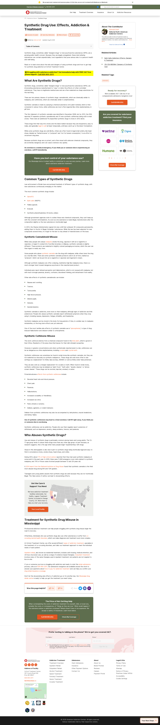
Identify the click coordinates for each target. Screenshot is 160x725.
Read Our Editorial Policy (116, 44)
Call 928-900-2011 (59, 170)
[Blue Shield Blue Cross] (126, 141)
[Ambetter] (108, 141)
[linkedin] (32, 664)
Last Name (72, 637)
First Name (49, 637)
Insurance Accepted (32, 35)
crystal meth (72, 350)
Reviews (97, 668)
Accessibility (120, 676)
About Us (110, 12)
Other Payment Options (80, 668)
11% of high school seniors (47, 457)
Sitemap (119, 668)
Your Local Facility (38, 509)
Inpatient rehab (29, 553)
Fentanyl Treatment (56, 676)
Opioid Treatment (55, 674)
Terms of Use (121, 666)
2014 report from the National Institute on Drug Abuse (45, 466)
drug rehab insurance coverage (34, 571)
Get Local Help (75, 35)
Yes (52, 588)
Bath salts (30, 201)
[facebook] (25, 664)
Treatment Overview (86, 12)
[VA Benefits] (126, 151)
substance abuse (32, 18)
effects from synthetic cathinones (49, 374)
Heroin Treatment (55, 679)
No (61, 588)
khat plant (75, 341)
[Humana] (108, 151)
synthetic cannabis (48, 253)
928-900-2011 (50, 7)
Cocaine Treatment (56, 682)
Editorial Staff (37, 40)
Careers (96, 671)
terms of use (73, 645)
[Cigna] (126, 131)
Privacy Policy (121, 663)
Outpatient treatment (82, 555)
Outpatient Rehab (55, 668)
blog (36, 664)
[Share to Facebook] (85, 588)
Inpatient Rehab (55, 666)
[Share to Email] (89, 588)
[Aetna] (108, 131)
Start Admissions (77, 663)
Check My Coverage (69, 617)
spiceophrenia (75, 328)
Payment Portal (99, 674)
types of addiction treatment (74, 543)
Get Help (73, 12)
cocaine (62, 350)
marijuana (49, 242)
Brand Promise (99, 666)
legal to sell (42, 126)
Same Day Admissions (48, 35)
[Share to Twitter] (80, 588)
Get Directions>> (30, 681)
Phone (94, 637)
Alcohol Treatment (55, 671)
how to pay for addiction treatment (57, 569)
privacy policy (83, 645)
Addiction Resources (124, 12)
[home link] (25, 18)
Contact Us (76, 671)
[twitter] (29, 664)
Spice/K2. (30, 196)
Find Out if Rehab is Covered (35, 7)
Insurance (100, 12)
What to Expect (63, 35)
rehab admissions (85, 564)
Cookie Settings (121, 678)
